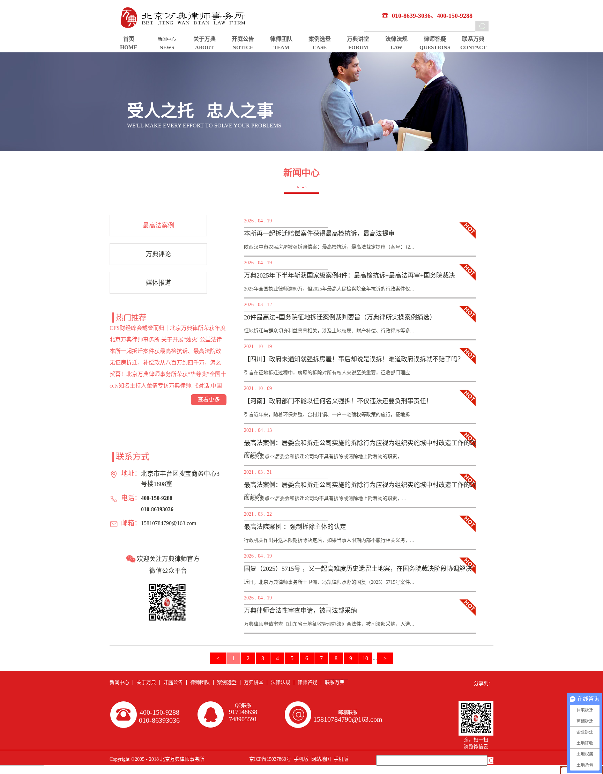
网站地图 (319, 759)
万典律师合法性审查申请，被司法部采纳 (300, 610)
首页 (128, 39)
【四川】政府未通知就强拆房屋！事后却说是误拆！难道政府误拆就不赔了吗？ (354, 359)
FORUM (358, 47)
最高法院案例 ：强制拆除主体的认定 (295, 526)
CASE (320, 47)
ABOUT (204, 47)
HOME (128, 47)
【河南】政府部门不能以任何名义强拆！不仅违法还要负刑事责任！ (338, 401)
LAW (396, 47)
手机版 (299, 759)
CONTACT (473, 47)
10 (365, 658)
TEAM (281, 47)
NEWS (166, 47)
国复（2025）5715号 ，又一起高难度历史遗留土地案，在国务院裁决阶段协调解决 (358, 568)
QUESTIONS (434, 47)
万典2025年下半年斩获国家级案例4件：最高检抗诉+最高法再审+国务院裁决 (349, 275)
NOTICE (242, 47)
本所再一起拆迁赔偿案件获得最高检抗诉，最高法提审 (319, 233)
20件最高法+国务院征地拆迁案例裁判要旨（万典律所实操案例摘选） (340, 317)
